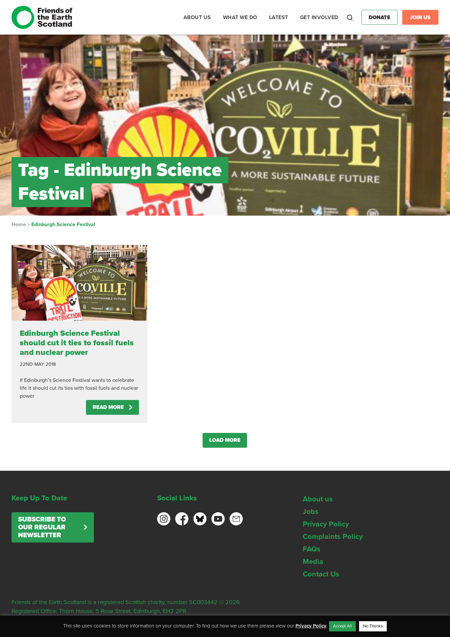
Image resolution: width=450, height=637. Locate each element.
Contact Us (321, 574)
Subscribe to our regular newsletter (42, 527)
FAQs (312, 549)
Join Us (420, 17)
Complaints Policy (333, 536)
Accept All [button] (342, 626)
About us (318, 499)
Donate (379, 17)
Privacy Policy (326, 524)
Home (19, 224)
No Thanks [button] (373, 626)
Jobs (311, 511)
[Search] (350, 17)
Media (313, 561)
